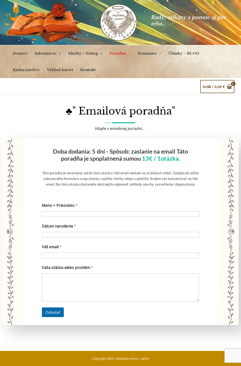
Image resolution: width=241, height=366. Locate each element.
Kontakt (88, 70)
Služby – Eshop (83, 53)
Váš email (52, 247)
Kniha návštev (26, 70)
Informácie (46, 53)
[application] (59, 53)
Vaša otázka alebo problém (67, 267)
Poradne (118, 53)
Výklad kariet (60, 70)
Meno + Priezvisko (60, 205)
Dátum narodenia (59, 226)
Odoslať (52, 312)
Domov (20, 53)
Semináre (147, 53)
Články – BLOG (184, 53)
